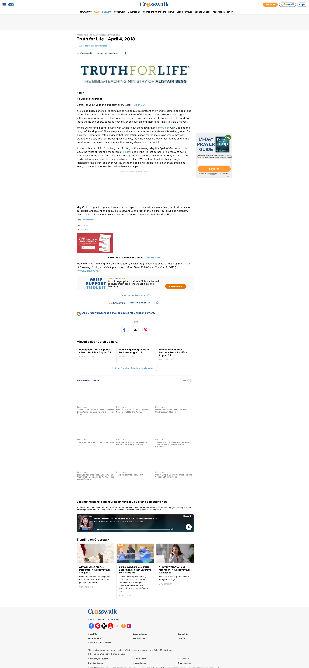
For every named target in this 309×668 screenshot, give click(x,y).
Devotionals (134, 12)
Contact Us (183, 621)
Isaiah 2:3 (139, 104)
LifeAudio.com (139, 650)
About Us (92, 621)
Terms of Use (139, 625)
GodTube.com (139, 646)
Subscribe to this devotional (92, 46)
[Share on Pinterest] (146, 329)
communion (162, 127)
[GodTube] (129, 613)
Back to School (202, 12)
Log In (302, 4)
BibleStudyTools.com (98, 646)
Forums (107, 12)
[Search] (11, 4)
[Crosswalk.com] (154, 4)
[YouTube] (110, 613)
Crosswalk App (140, 621)
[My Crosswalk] (287, 5)
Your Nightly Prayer (222, 12)
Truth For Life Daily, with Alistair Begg (98, 35)
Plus (97, 12)
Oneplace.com (184, 650)
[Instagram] (117, 613)
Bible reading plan (88, 219)
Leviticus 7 (85, 225)
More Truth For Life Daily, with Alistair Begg (135, 368)
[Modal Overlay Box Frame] (135, 283)
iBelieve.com (183, 646)
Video (180, 12)
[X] (104, 613)
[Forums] (123, 613)
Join (270, 4)
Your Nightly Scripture (154, 12)
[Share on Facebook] (124, 329)
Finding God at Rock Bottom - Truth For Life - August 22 (173, 354)
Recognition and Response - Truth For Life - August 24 (95, 353)
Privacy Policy (94, 625)
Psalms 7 (85, 229)
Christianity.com (95, 650)
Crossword (120, 12)
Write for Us (183, 625)
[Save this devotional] (125, 53)
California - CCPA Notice (99, 630)
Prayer (188, 12)
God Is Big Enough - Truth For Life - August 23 (134, 353)
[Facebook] (91, 613)
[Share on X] (135, 329)
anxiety (127, 151)
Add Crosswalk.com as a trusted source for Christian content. (118, 313)
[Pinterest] (97, 613)
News (171, 12)
